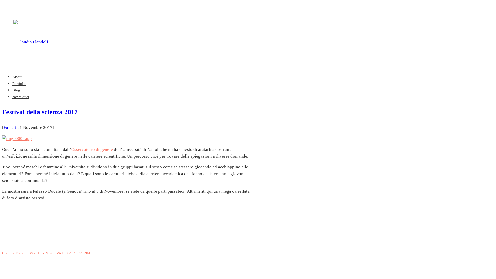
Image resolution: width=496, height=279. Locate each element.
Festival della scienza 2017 (40, 112)
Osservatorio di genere (92, 149)
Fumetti (11, 127)
